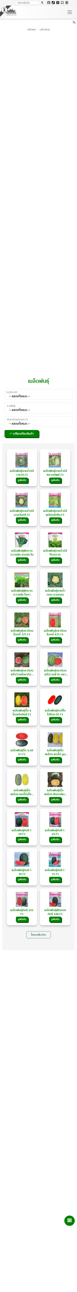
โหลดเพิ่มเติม (38, 934)
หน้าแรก (31, 29)
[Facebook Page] (48, 2)
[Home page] (11, 12)
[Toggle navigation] (70, 12)
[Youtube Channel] (57, 2)
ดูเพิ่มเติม (22, 480)
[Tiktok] (53, 2)
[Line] (62, 2)
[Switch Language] (66, 2)
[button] (42, 2)
